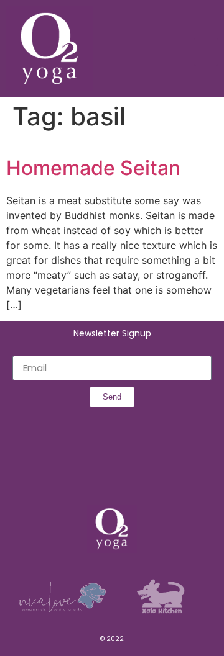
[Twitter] (126, 470)
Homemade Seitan (93, 168)
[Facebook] (71, 470)
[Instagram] (98, 470)
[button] (206, 52)
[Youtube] (153, 470)
